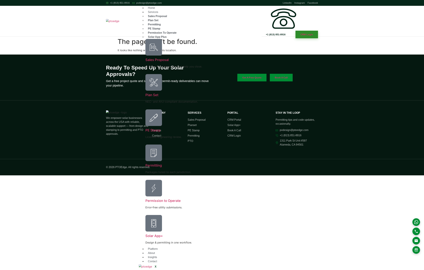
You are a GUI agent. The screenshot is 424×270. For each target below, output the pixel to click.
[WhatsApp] (416, 222)
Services (153, 12)
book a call (281, 77)
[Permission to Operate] (153, 188)
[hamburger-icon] (259, 9)
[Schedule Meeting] (416, 250)
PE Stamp (154, 28)
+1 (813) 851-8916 (276, 34)
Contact (152, 261)
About (151, 253)
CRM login (306, 34)
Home (151, 7)
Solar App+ (154, 236)
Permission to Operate (162, 32)
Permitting (154, 24)
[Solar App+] (153, 223)
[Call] (416, 231)
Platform (153, 248)
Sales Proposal (157, 16)
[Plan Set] (153, 82)
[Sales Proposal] (153, 47)
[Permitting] (153, 153)
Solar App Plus (157, 36)
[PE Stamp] (153, 117)
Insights (152, 257)
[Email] (416, 240)
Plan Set (153, 20)
